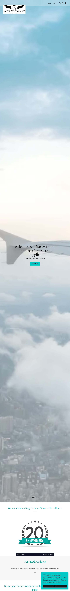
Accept (54, 586)
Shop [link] (54, 3)
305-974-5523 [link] (35, 497)
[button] (65, 3)
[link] (14, 2)
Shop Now (35, 263)
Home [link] (49, 3)
